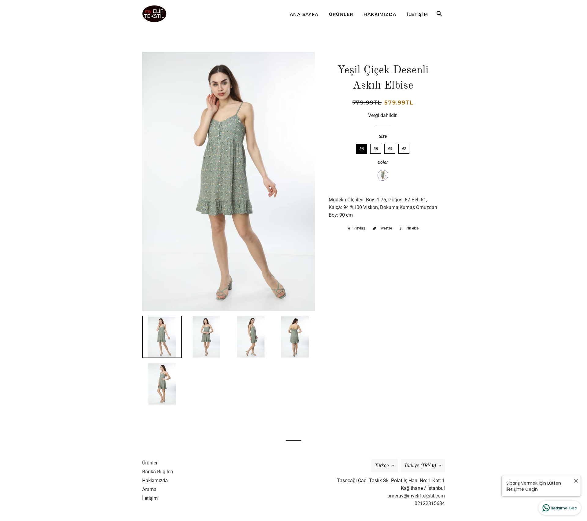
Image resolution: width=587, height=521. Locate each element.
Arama (149, 489)
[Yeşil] (383, 175)
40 (389, 147)
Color (383, 162)
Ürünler (341, 14)
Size (383, 136)
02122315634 (430, 503)
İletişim (417, 14)
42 (403, 147)
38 (375, 147)
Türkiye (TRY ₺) (420, 465)
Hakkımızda (380, 14)
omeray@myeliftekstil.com (416, 496)
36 (361, 147)
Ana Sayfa (304, 14)
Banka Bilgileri (157, 472)
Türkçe (382, 465)
